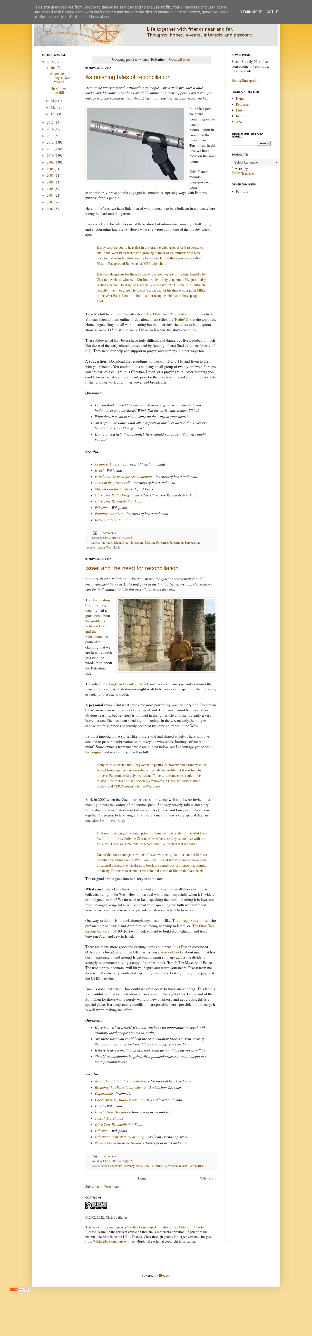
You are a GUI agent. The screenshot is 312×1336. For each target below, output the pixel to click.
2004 (51, 195)
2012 (51, 142)
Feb (54, 114)
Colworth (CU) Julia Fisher (115, 1099)
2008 (51, 168)
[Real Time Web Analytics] (19, 1290)
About (240, 121)
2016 (51, 62)
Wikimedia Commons (108, 1241)
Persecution (192, 542)
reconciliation (96, 547)
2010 (51, 155)
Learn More (251, 12)
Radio (179, 319)
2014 (51, 129)
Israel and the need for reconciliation (123, 476)
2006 (51, 182)
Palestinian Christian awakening (119, 1136)
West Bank (113, 547)
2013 (51, 135)
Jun (54, 67)
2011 (51, 148)
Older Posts (208, 1178)
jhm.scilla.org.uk (244, 80)
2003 (51, 202)
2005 (51, 188)
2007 (51, 175)
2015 (51, 122)
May (54, 100)
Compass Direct (107, 464)
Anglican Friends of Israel (128, 683)
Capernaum (104, 1093)
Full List (242, 191)
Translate (247, 173)
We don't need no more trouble (118, 1142)
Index (240, 116)
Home (142, 1178)
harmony (129, 1166)
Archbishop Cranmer (97, 602)
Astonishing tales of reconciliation (128, 77)
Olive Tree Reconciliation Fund (118, 501)
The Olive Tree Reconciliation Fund (173, 313)
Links (240, 110)
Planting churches (109, 513)
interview (106, 542)
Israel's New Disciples (111, 1111)
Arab (104, 1166)
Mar (54, 107)
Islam (117, 542)
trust (201, 1166)
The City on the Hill (58, 90)
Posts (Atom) (113, 1186)
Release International (111, 519)
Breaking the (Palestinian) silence (120, 1087)
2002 (51, 208)
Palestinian (176, 542)
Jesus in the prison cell (112, 482)
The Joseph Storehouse (190, 920)
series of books (172, 952)
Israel (99, 470)
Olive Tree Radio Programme (117, 495)
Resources (243, 104)
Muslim (150, 542)
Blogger (164, 1275)
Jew (146, 1166)
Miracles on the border (112, 488)
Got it (272, 12)
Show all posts (179, 59)
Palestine (101, 507)
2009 (51, 162)
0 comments (108, 533)
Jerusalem (137, 542)
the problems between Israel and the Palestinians (96, 628)
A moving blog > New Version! (60, 77)
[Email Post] (94, 533)
